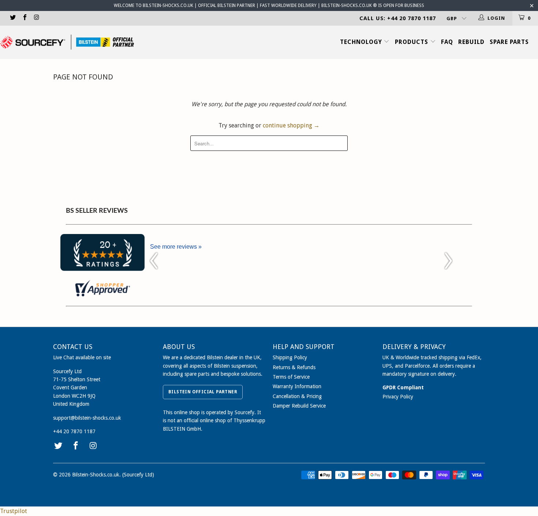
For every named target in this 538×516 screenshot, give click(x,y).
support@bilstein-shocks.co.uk (87, 418)
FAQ (447, 41)
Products (412, 41)
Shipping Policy (290, 357)
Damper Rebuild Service (299, 406)
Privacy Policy (397, 397)
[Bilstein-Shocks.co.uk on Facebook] (24, 18)
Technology (362, 41)
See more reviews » (176, 247)
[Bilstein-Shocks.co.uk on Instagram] (36, 18)
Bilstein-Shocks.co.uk (95, 475)
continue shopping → (291, 125)
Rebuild (471, 41)
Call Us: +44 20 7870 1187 (397, 18)
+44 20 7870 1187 (74, 431)
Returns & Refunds (294, 367)
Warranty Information (297, 386)
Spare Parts (509, 41)
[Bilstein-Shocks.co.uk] (67, 42)
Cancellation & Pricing (297, 396)
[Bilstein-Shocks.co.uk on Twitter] (12, 18)
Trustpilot (13, 511)
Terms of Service (291, 377)
